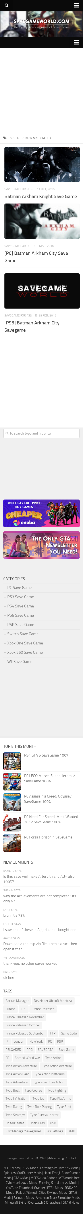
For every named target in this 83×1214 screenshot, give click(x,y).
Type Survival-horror (44, 1115)
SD (8, 1058)
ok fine (8, 977)
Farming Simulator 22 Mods (58, 1183)
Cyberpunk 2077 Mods (21, 1183)
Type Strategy (15, 1115)
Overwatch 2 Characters (44, 1203)
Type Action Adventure (21, 1066)
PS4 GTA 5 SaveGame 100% (46, 755)
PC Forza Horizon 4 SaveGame (48, 837)
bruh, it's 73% (14, 915)
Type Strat (64, 1107)
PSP (60, 1042)
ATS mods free (69, 1178)
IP (7, 1042)
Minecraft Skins (15, 1203)
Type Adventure (17, 1082)
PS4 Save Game (20, 606)
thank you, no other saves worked (30, 963)
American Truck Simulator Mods (58, 1198)
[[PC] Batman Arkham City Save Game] (42, 221)
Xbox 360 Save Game (25, 652)
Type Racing (14, 1107)
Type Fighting (56, 1090)
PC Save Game (19, 587)
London (19, 1042)
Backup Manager (17, 1001)
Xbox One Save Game (25, 643)
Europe (10, 1009)
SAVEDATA (45, 1050)
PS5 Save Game (20, 615)
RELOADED (13, 1050)
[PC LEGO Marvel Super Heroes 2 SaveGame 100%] (12, 781)
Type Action (53, 1058)
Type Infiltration (16, 1099)
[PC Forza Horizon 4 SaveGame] (12, 843)
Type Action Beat (17, 1074)
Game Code (69, 1033)
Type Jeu (38, 1099)
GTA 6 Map (21, 1178)
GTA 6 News (71, 1203)
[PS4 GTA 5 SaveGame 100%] (12, 761)
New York (36, 1042)
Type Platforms (60, 1099)
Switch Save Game (23, 633)
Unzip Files (37, 1123)
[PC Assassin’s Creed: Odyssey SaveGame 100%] (12, 802)
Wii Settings (55, 1131)
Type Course (33, 1090)
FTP (53, 1033)
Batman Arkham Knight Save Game (40, 196)
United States (15, 1123)
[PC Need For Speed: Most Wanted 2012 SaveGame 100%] (12, 822)
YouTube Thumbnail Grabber (25, 1188)
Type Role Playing (39, 1107)
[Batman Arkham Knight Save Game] (42, 164)
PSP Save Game (20, 624)
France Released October (23, 1025)
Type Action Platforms (49, 1074)
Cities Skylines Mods (53, 1193)
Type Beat (12, 1090)
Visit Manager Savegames (23, 1131)
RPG (30, 1050)
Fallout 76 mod (26, 1193)
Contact (71, 1158)
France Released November (25, 1017)
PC (50, 1042)
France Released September (25, 1033)
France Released (43, 1009)
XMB (71, 1131)
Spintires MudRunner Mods (23, 1173)
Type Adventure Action (48, 1082)
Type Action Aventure (57, 1066)
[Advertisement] (41, 91)
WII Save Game (19, 661)
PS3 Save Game (20, 596)
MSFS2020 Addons (44, 1178)
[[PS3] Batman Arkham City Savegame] (42, 291)
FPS (23, 1009)
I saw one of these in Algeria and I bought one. (40, 929)
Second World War (27, 1058)
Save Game (66, 1050)
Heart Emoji (52, 1173)
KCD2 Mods (12, 1168)
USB (53, 1123)
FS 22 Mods (30, 1168)
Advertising (56, 1158)
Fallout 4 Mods (24, 1198)
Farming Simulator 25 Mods (59, 1168)
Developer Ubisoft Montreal (53, 1001)
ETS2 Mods (55, 1188)
